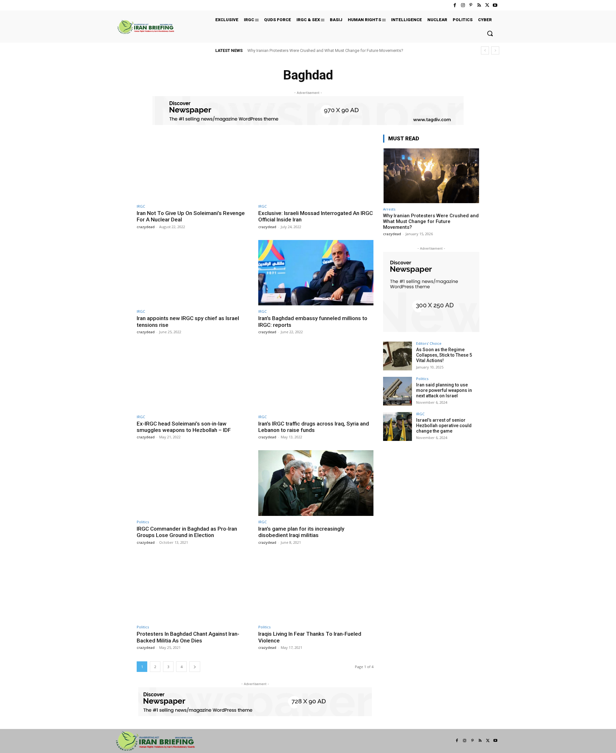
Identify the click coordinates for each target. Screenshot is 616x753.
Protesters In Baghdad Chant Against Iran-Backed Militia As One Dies (188, 637)
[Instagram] (463, 5)
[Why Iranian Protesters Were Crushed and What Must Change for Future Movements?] (431, 175)
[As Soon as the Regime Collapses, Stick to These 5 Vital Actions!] (397, 356)
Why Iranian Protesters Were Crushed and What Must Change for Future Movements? (325, 50)
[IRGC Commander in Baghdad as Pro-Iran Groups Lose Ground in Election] (194, 483)
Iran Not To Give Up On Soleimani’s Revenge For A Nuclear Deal (191, 216)
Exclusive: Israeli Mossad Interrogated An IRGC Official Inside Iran (315, 216)
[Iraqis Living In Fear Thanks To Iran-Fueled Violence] (315, 588)
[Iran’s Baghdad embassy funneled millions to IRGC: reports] (315, 273)
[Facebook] (455, 5)
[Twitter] (487, 5)
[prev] (485, 50)
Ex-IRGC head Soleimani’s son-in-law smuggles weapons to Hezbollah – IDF (184, 426)
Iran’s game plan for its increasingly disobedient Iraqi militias (301, 531)
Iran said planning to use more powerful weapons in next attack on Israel (444, 390)
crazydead (146, 226)
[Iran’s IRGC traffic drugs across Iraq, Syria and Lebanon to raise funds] (315, 378)
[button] (490, 33)
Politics (143, 522)
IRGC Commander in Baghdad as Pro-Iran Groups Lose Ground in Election (187, 531)
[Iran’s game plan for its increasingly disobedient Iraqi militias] (315, 483)
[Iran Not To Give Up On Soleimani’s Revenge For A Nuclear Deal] (194, 167)
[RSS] (479, 5)
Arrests (389, 209)
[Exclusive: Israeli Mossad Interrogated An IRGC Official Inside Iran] (315, 167)
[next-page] (194, 666)
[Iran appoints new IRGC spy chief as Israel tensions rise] (194, 273)
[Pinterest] (471, 5)
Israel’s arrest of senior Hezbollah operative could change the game (444, 426)
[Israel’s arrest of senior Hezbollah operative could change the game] (397, 426)
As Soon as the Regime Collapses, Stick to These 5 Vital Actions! (444, 355)
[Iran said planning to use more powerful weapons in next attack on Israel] (397, 391)
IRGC (141, 206)
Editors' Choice (428, 343)
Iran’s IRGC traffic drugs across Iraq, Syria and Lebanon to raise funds (313, 426)
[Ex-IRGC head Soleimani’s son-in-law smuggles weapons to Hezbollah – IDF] (194, 378)
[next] (495, 50)
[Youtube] (495, 5)
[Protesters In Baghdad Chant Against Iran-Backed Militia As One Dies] (194, 588)
